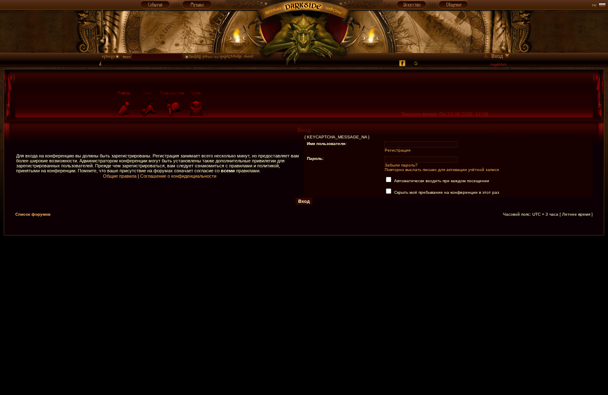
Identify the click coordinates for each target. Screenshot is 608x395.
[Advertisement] (304, 254)
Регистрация (397, 150)
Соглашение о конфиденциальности (178, 176)
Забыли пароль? (401, 165)
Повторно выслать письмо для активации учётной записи (442, 169)
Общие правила (119, 176)
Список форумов (32, 214)
